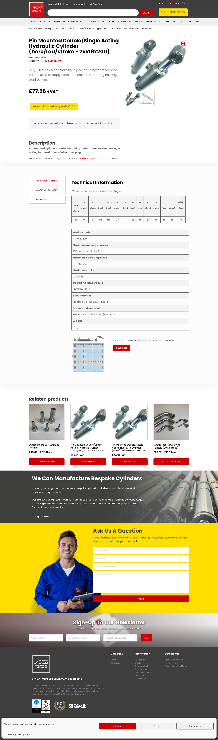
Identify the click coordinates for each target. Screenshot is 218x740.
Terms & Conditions (143, 672)
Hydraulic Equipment (51, 21)
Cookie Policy (10, 734)
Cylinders (91, 21)
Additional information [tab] (47, 190)
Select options (47, 461)
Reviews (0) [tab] (41, 199)
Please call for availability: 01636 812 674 (54, 106)
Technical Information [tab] (47, 181)
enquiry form (85, 158)
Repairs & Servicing (156, 21)
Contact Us (115, 663)
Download (122, 348)
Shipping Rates (141, 669)
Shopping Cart (141, 666)
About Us (114, 660)
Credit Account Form (174, 660)
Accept (117, 726)
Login (186, 3)
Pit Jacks (107, 21)
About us (177, 21)
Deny (156, 726)
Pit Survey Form (172, 663)
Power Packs (75, 21)
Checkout (139, 663)
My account (140, 660)
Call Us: (173, 12)
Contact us (192, 21)
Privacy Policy (24, 734)
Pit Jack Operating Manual (176, 666)
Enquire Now (41, 516)
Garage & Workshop (129, 21)
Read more (88, 461)
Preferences (195, 726)
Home (34, 21)
